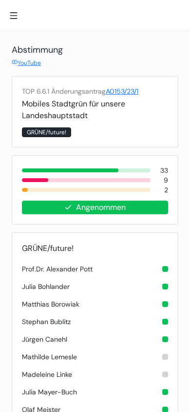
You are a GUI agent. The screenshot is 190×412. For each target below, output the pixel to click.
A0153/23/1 (122, 91)
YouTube (29, 63)
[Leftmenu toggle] (13, 15)
